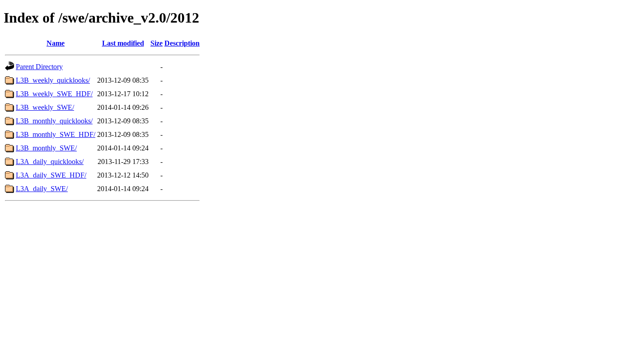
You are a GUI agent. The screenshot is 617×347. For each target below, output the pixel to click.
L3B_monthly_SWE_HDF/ (55, 134)
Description (182, 43)
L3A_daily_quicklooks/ (50, 161)
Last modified (123, 43)
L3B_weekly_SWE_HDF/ (54, 94)
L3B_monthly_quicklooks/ (54, 121)
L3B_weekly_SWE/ (45, 107)
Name (56, 43)
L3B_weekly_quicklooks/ (53, 80)
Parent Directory (39, 66)
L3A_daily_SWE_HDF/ (51, 175)
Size (156, 43)
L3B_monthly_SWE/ (46, 148)
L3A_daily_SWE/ (42, 188)
